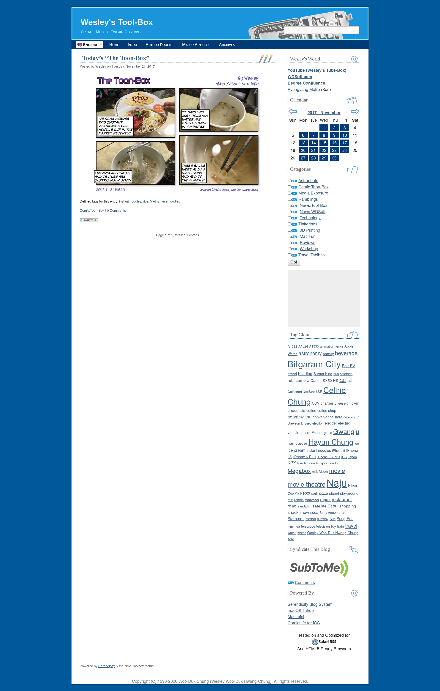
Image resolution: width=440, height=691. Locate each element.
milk (315, 471)
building (305, 373)
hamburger (297, 443)
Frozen (317, 432)
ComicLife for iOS (304, 622)
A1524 (303, 346)
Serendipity (106, 665)
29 (324, 158)
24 (344, 150)
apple (339, 346)
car (342, 379)
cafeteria (346, 373)
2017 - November (324, 112)
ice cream (296, 450)
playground (349, 493)
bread (292, 373)
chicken (353, 403)
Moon (323, 471)
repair (325, 499)
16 (334, 142)
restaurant (342, 499)
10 (344, 135)
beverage (346, 353)
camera (302, 380)
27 (303, 158)
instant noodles (130, 201)
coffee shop (326, 410)
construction (300, 416)
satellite (320, 506)
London (333, 463)
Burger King (323, 373)
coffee (311, 410)
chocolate (296, 410)
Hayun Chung (330, 441)
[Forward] (355, 111)
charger (327, 403)
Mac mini (296, 616)
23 (334, 150)
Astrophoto (308, 180)
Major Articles (196, 44)
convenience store (327, 416)
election (318, 423)
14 (313, 142)
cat (349, 380)
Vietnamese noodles (165, 201)
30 (334, 158)
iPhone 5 (338, 450)
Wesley (100, 66)
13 (303, 142)
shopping (347, 506)
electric (331, 423)
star (342, 512)
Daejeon (294, 423)
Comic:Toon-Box (92, 210)
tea (297, 526)
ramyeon (312, 499)
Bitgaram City (314, 363)
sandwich (304, 506)
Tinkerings (307, 224)
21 (313, 150)
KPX (292, 463)
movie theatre (306, 484)
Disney (306, 423)
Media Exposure (313, 193)
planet (334, 493)
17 (344, 142)
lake (300, 463)
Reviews (307, 242)
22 (324, 150)
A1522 (292, 346)
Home (114, 44)
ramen (299, 499)
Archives (227, 44)
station (310, 518)
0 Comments (116, 210)
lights (323, 463)
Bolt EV (348, 365)
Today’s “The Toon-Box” (115, 58)
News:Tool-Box (313, 205)
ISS (344, 456)
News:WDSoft (312, 211)
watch (292, 532)
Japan (352, 456)
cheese (340, 403)
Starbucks (296, 518)
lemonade (311, 463)
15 (324, 142)
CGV (315, 403)
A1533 (314, 346)
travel (351, 525)
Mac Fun (308, 236)
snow (304, 512)
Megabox (299, 470)
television (323, 526)
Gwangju (346, 431)
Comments (305, 582)
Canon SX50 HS (324, 380)
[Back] (293, 111)
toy (333, 526)
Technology (310, 217)
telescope (308, 526)
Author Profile (160, 44)
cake (291, 380)
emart (305, 432)
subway (322, 518)
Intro (132, 44)
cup (356, 416)
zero (291, 538)
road (292, 505)
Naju (337, 482)
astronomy (310, 352)
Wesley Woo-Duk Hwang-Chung (332, 532)
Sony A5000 (328, 512)
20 (303, 150)
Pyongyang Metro (304, 89)
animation (327, 346)
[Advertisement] (324, 298)
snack (293, 512)
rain (290, 499)
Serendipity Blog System (310, 604)
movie (337, 470)
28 (313, 158)
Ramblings (308, 199)
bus (336, 373)
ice (357, 443)
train (340, 526)
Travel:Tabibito (311, 255)
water (301, 532)
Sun (333, 518)
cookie (348, 416)
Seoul (333, 506)
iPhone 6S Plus (328, 456)
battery (328, 353)
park (314, 493)
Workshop (309, 248)
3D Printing (310, 230)
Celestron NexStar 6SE (305, 391)
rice (145, 201)
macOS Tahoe (301, 610)
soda (314, 512)
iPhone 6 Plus (304, 456)
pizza (323, 493)
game (328, 432)
